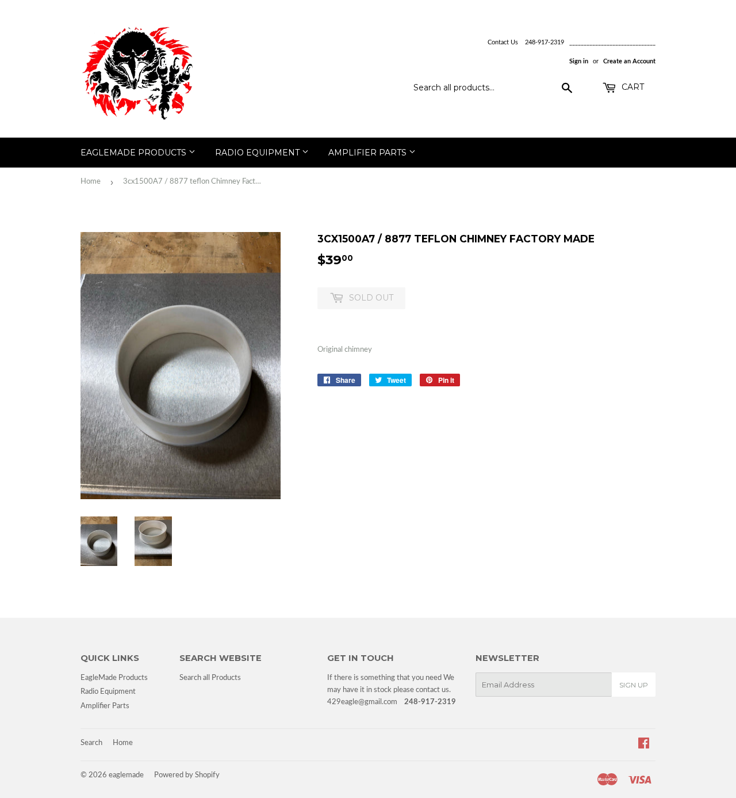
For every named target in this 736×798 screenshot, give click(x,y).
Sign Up (633, 685)
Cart (631, 87)
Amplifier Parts (368, 152)
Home (90, 181)
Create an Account (629, 61)
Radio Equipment (258, 152)
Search (91, 743)
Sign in (578, 61)
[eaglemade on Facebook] (644, 745)
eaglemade (126, 775)
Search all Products (210, 678)
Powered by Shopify (187, 775)
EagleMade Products (134, 152)
